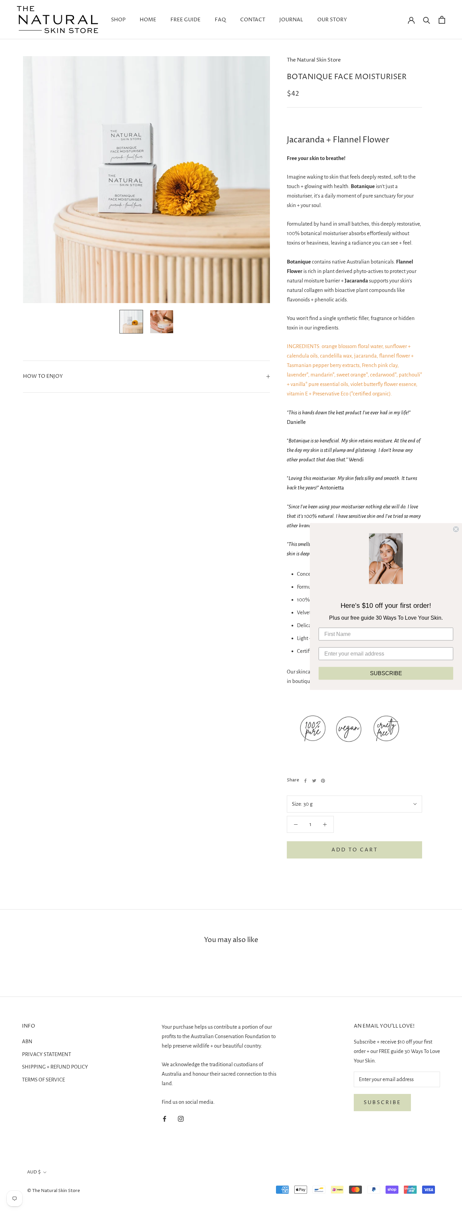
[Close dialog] (456, 529)
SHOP (118, 19)
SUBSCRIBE (386, 673)
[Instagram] (181, 1118)
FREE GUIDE (185, 19)
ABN (27, 1041)
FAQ (220, 19)
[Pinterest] (323, 781)
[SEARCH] (426, 19)
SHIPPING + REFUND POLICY (55, 1067)
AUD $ (34, 1172)
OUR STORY (332, 19)
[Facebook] (305, 781)
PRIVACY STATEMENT (46, 1054)
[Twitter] (314, 781)
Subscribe (382, 1102)
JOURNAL (291, 19)
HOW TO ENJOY (43, 376)
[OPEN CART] (442, 20)
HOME (148, 19)
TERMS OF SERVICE (43, 1079)
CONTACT (252, 19)
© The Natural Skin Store (53, 1191)
